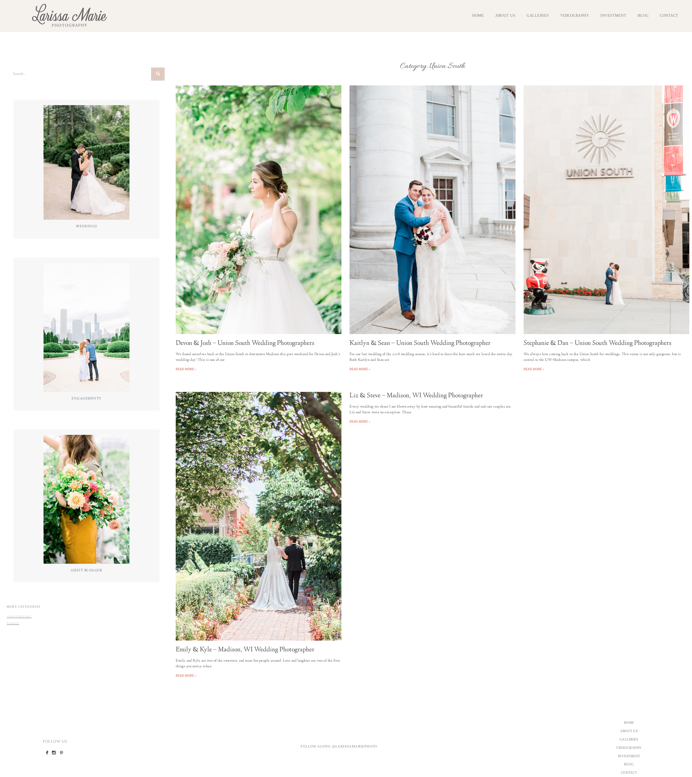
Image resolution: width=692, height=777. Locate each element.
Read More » (186, 369)
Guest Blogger (86, 570)
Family (13, 624)
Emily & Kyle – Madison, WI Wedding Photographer (245, 650)
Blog (643, 16)
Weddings (86, 226)
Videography (574, 16)
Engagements (86, 398)
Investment (613, 16)
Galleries (538, 16)
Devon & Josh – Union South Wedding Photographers (245, 343)
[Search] (158, 74)
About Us (505, 16)
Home (478, 16)
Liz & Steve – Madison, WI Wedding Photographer (416, 396)
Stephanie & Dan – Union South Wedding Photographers (597, 343)
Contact (669, 16)
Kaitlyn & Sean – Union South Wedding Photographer (420, 343)
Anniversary (19, 617)
